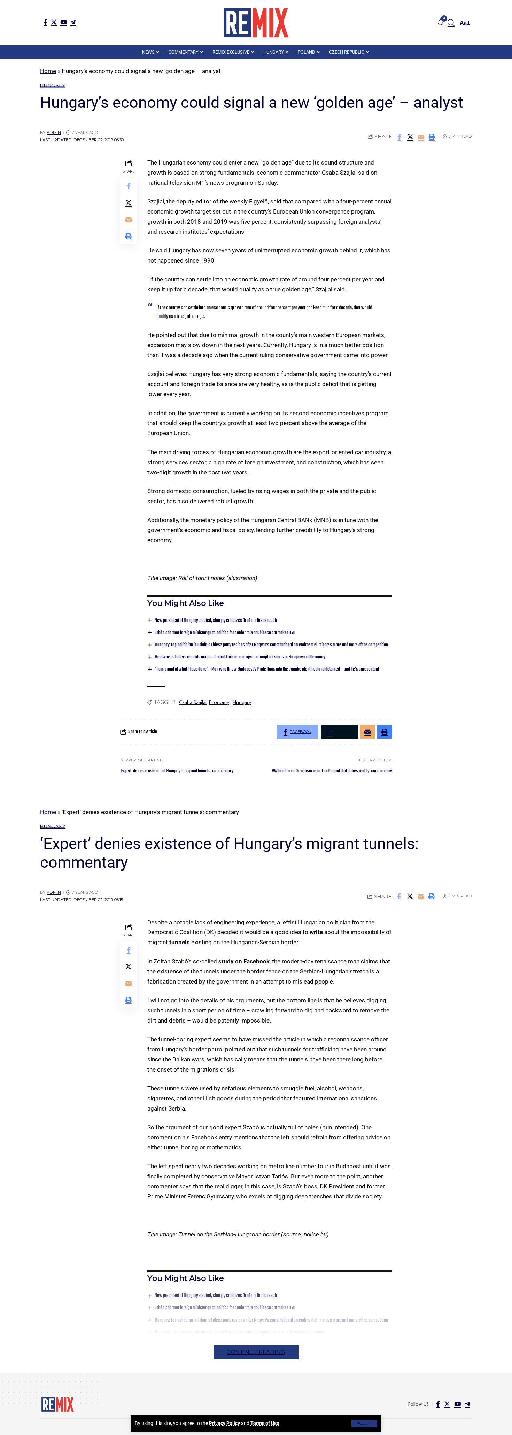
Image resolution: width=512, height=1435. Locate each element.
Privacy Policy (224, 1423)
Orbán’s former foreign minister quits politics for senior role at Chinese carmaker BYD (225, 633)
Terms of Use (264, 1423)
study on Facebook (244, 961)
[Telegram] (73, 22)
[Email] (421, 136)
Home (48, 70)
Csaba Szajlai (193, 702)
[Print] (432, 136)
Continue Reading (256, 1352)
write (316, 932)
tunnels (179, 942)
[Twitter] (54, 22)
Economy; (219, 702)
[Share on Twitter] (410, 136)
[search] (451, 23)
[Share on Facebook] (399, 136)
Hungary (52, 85)
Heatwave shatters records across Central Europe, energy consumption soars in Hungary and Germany (240, 657)
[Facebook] (45, 22)
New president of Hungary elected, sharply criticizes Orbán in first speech (216, 621)
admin (54, 132)
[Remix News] (256, 22)
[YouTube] (64, 22)
